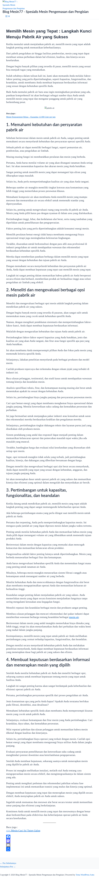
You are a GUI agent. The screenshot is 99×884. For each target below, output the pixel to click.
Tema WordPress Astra (85, 875)
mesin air (74, 617)
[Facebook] (49, 837)
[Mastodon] (49, 841)
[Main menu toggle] (8, 16)
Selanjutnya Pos (8, 867)
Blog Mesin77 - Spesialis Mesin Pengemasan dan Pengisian (46, 12)
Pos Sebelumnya (8, 863)
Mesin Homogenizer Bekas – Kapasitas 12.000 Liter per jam (30, 117)
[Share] (49, 849)
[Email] (49, 845)
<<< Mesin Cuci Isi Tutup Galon (23, 830)
